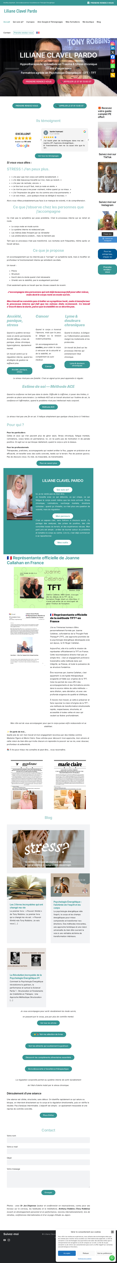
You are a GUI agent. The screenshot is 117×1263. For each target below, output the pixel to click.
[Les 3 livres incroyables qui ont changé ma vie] (26, 886)
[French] (38, 32)
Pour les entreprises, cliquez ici (107, 254)
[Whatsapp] (112, 66)
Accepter (67, 1253)
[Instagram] (112, 43)
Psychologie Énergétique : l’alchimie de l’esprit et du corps (68, 904)
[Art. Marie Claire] (70, 757)
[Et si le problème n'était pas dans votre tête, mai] (107, 220)
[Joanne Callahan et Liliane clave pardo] (48, 568)
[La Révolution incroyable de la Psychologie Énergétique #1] (26, 959)
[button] (112, 1232)
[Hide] (114, 79)
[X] (112, 52)
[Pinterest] (112, 61)
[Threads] (112, 70)
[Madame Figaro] (27, 757)
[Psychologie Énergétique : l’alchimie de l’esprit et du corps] (70, 885)
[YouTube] (4, 1240)
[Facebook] (112, 57)
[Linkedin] (112, 48)
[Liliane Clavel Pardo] (27, 611)
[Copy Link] (112, 75)
